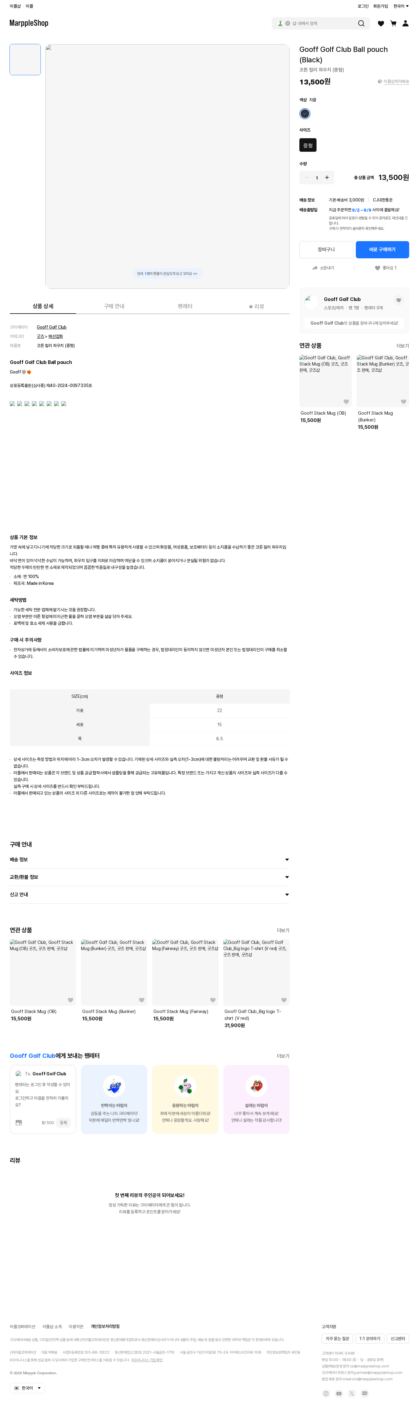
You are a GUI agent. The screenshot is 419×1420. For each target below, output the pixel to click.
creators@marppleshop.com (367, 1379)
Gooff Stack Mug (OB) (33, 1011)
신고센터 (398, 1338)
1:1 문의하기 (369, 1338)
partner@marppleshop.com (378, 1373)
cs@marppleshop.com (369, 1366)
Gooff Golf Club (52, 327)
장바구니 (326, 249)
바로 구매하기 (382, 249)
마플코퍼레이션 (22, 1326)
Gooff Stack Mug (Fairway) (180, 1011)
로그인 (363, 6)
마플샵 (15, 6)
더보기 (283, 930)
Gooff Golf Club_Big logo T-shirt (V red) (253, 1015)
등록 (63, 1122)
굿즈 (40, 336)
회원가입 (380, 6)
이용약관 (76, 1326)
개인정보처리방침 (105, 1326)
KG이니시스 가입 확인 (147, 1360)
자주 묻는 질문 (337, 1338)
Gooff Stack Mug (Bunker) (109, 1011)
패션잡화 (55, 336)
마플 (29, 6)
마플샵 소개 (52, 1326)
